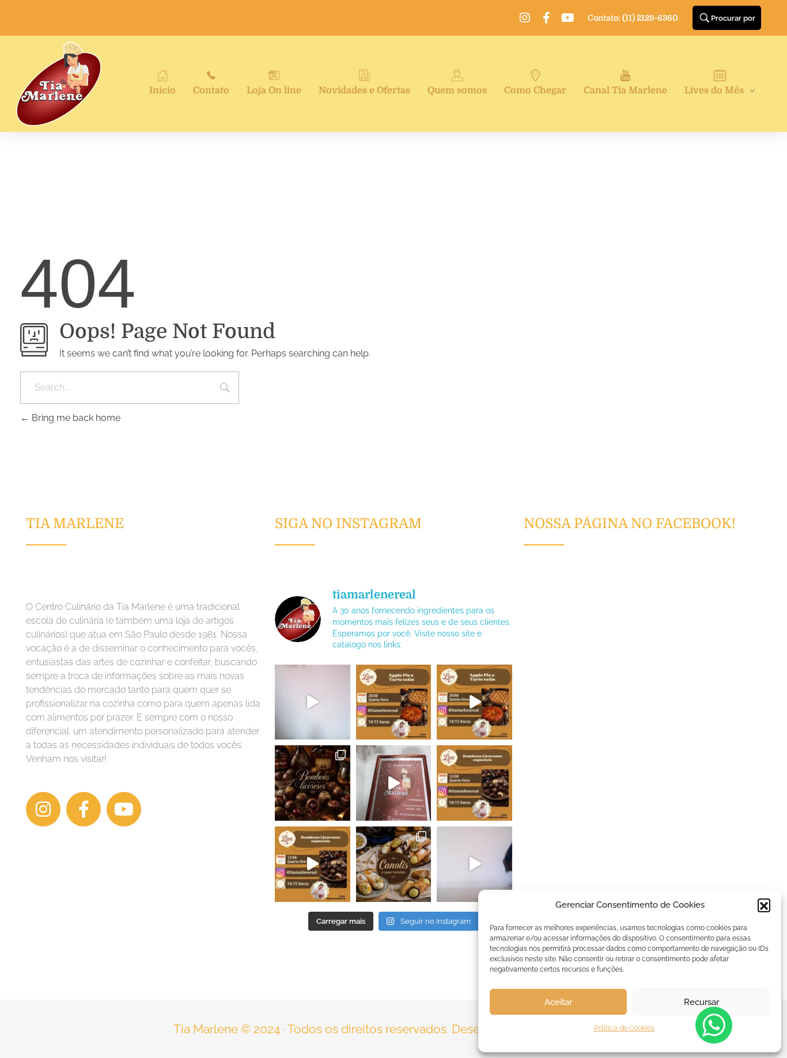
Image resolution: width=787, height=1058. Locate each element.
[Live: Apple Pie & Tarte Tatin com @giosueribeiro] (312, 702)
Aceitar (558, 1002)
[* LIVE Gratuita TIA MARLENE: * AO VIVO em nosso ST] (394, 702)
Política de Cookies (624, 1028)
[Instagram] (525, 18)
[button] (764, 905)
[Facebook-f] (546, 18)
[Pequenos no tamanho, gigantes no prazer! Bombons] (312, 783)
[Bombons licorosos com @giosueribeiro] (394, 783)
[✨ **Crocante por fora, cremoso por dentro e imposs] (394, 864)
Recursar (701, 1002)
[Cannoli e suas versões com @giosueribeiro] (474, 864)
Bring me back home (74, 417)
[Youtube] (567, 18)
